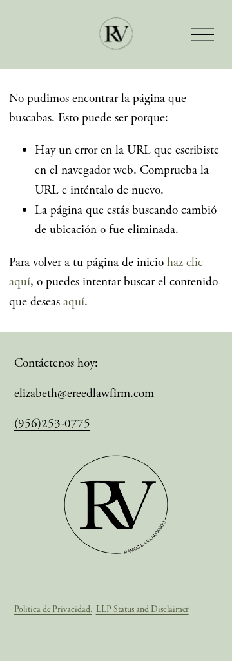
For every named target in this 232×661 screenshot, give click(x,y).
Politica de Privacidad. (53, 609)
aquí (73, 302)
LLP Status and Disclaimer (142, 609)
